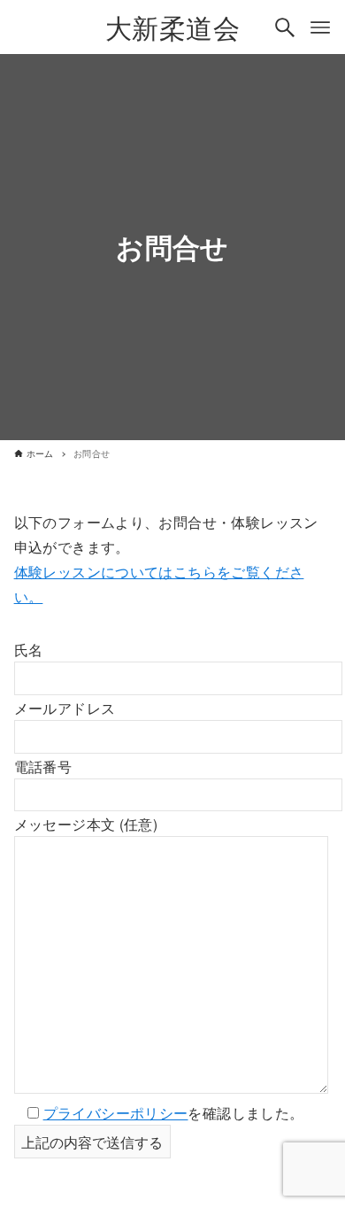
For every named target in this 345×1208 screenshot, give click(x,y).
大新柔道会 (172, 27)
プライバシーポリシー (115, 1112)
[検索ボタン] (285, 27)
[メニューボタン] (320, 27)
